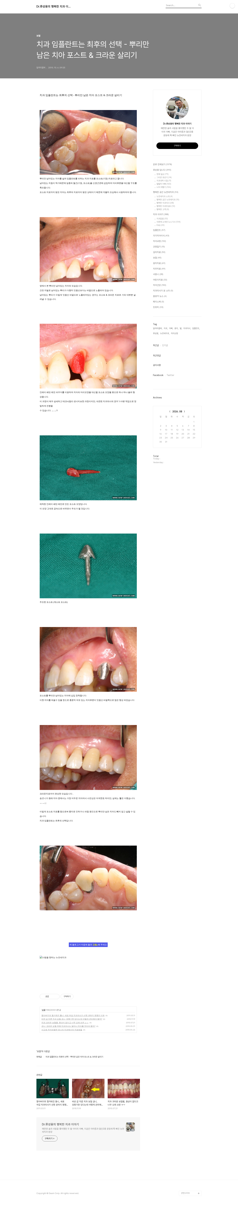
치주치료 (159, 268)
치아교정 (159, 241)
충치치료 (159, 263)
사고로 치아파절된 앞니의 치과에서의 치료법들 (61, 1029)
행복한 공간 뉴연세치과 (165, 192)
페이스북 (158, 301)
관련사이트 (185, 1193)
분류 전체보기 (162, 164)
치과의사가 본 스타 (163, 290)
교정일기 (159, 246)
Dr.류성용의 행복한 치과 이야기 (54, 6)
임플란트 (159, 230)
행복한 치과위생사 (166, 206)
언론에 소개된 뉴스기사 (169, 222)
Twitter (170, 375)
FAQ (160, 225)
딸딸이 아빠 (164, 184)
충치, (176, 328)
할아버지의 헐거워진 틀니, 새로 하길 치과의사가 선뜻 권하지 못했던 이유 (73, 1015)
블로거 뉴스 (160, 296)
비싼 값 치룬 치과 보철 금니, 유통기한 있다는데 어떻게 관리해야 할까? (71, 1019)
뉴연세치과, (165, 333)
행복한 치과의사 (165, 203)
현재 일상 (163, 174)
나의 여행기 (164, 187)
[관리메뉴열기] (232, 5)
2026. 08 (177, 411)
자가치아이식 (161, 235)
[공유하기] (52, 996)
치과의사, (187, 328)
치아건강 (159, 285)
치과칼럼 (162, 218)
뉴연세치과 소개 (165, 196)
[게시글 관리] (56, 996)
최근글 (156, 345)
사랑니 (158, 274)
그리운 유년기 (164, 177)
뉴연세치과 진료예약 (189, 1183)
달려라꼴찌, (157, 328)
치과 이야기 (161, 214)
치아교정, (174, 333)
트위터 (158, 307)
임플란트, (196, 328)
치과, (166, 328)
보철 (43, 1010)
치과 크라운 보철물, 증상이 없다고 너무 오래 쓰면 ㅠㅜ (65, 1022)
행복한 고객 (163, 209)
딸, (181, 328)
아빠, (171, 328)
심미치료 (159, 252)
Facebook (158, 375)
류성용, (156, 333)
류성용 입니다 (162, 170)
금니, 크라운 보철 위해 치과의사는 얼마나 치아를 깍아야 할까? (68, 1026)
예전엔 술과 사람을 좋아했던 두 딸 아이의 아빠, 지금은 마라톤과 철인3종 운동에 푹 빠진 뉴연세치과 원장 (83, 1130)
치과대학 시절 (164, 180)
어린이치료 (160, 279)
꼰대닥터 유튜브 (187, 1188)
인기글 (165, 345)
